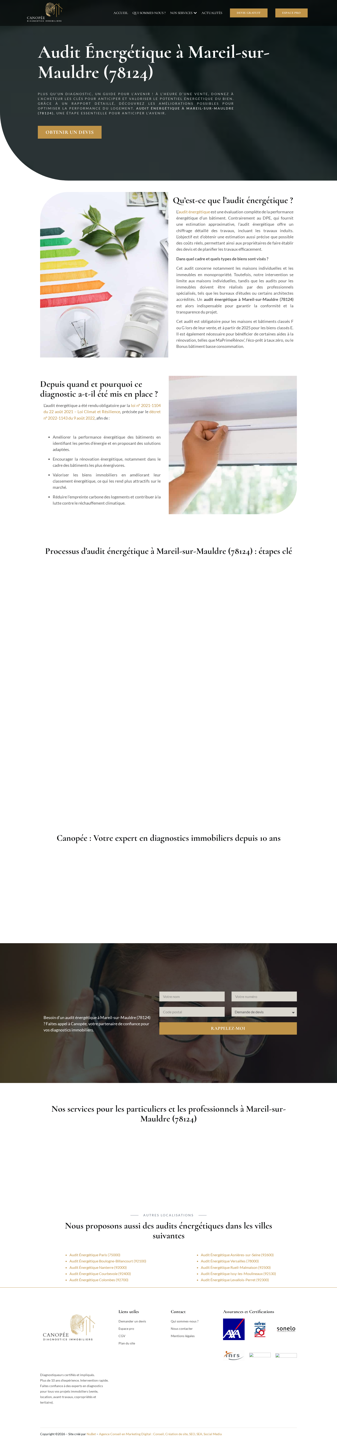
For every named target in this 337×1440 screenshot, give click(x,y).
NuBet (91, 1434)
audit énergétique (194, 211)
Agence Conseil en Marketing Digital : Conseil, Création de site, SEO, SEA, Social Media (160, 1434)
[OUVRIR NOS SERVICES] (195, 13)
